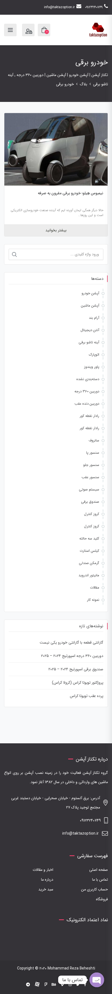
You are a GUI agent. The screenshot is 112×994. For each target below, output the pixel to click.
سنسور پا (92, 453)
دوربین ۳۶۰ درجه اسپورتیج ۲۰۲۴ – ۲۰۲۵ (72, 656)
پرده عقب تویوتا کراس (86, 696)
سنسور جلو (91, 465)
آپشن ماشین (90, 305)
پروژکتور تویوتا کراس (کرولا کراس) (77, 683)
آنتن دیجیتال (89, 330)
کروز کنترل (91, 514)
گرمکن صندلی (89, 563)
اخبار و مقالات (43, 870)
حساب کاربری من (94, 889)
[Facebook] (85, 985)
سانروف (94, 440)
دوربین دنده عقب (86, 404)
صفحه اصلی (98, 870)
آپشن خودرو (90, 293)
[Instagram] (70, 985)
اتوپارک (94, 354)
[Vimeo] (62, 985)
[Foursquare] (46, 985)
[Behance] (54, 985)
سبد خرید (45, 889)
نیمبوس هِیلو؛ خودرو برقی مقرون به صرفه (70, 193)
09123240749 (93, 7)
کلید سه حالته (89, 538)
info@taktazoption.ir (59, 7)
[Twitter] (78, 985)
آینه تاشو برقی (89, 342)
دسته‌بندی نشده (87, 379)
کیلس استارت (89, 551)
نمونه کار (93, 600)
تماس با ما (100, 880)
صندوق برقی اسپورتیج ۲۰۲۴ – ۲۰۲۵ (75, 669)
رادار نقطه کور (89, 416)
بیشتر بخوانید (56, 230)
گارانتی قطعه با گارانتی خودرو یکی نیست (71, 643)
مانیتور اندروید (89, 575)
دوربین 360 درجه (86, 391)
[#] (28, 985)
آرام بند (94, 318)
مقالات (94, 587)
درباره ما (47, 880)
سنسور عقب (90, 477)
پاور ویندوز (91, 367)
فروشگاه (102, 899)
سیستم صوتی (89, 489)
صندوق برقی (90, 502)
